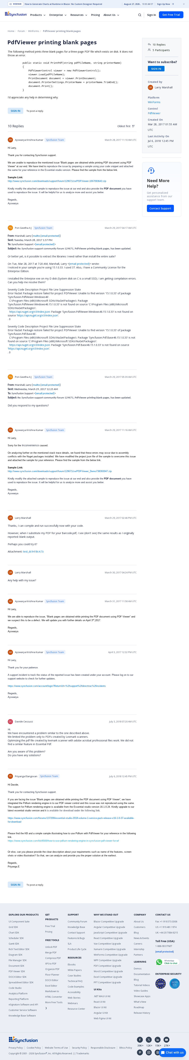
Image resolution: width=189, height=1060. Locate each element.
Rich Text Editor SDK (19, 949)
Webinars (73, 1003)
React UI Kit (99, 1001)
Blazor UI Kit (100, 1007)
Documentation (142, 974)
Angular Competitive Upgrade (109, 927)
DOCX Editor (51, 980)
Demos (137, 968)
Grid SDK (13, 927)
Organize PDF (52, 969)
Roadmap (139, 1007)
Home (11, 31)
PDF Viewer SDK (17, 971)
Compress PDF (53, 958)
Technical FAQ (75, 981)
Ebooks (71, 964)
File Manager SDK (18, 960)
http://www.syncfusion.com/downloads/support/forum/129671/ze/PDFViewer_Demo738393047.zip (60, 471)
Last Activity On (158, 136)
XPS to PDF (50, 963)
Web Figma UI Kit (102, 1018)
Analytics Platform (18, 993)
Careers (138, 943)
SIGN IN (15, 111)
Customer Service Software (23, 1010)
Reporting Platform (19, 999)
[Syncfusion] (23, 1039)
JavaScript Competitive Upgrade (110, 932)
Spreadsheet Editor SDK (21, 982)
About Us (109, 15)
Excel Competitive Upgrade (108, 976)
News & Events (141, 938)
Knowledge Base (76, 927)
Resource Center (76, 1008)
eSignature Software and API (23, 1004)
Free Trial (50, 926)
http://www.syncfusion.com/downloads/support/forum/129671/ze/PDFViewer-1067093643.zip (57, 181)
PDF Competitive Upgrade (107, 965)
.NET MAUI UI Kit (102, 996)
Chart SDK (14, 932)
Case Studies (74, 975)
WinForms (33, 31)
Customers (139, 927)
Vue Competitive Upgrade (107, 943)
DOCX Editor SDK (17, 976)
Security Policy (79, 1047)
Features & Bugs (76, 938)
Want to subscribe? (162, 62)
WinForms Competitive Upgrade (111, 954)
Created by (155, 82)
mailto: (46, 236)
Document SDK (16, 965)
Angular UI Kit (101, 1012)
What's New (140, 1001)
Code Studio (15, 988)
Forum (21, 31)
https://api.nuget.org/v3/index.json (29, 311)
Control (153, 108)
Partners (138, 954)
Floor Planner (52, 974)
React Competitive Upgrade (108, 938)
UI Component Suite (19, 921)
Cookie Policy (34, 1047)
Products (36, 15)
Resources (77, 15)
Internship (139, 949)
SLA (69, 943)
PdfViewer (154, 113)
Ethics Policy (125, 1047)
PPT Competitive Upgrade (107, 982)
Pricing (95, 15)
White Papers (75, 970)
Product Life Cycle (77, 949)
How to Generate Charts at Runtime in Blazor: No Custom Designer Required (63, 4)
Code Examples (76, 986)
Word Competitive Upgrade (108, 971)
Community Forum (77, 921)
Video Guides (141, 990)
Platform (154, 97)
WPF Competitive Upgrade (107, 960)
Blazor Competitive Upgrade (109, 921)
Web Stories (74, 997)
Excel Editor (51, 985)
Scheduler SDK (16, 938)
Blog (136, 932)
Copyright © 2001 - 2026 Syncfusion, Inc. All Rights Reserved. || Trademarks (49, 1053)
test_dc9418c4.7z (33, 551)
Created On (155, 119)
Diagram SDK (15, 954)
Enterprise (56, 15)
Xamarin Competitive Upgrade (110, 949)
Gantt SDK (14, 943)
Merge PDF (50, 952)
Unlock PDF (51, 947)
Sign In (151, 15)
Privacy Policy (16, 1047)
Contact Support (160, 208)
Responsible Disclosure (103, 1047)
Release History (142, 1012)
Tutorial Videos (142, 985)
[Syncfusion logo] (18, 14)
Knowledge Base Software (22, 1015)
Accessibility (74, 992)
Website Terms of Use (56, 1047)
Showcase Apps (142, 996)
